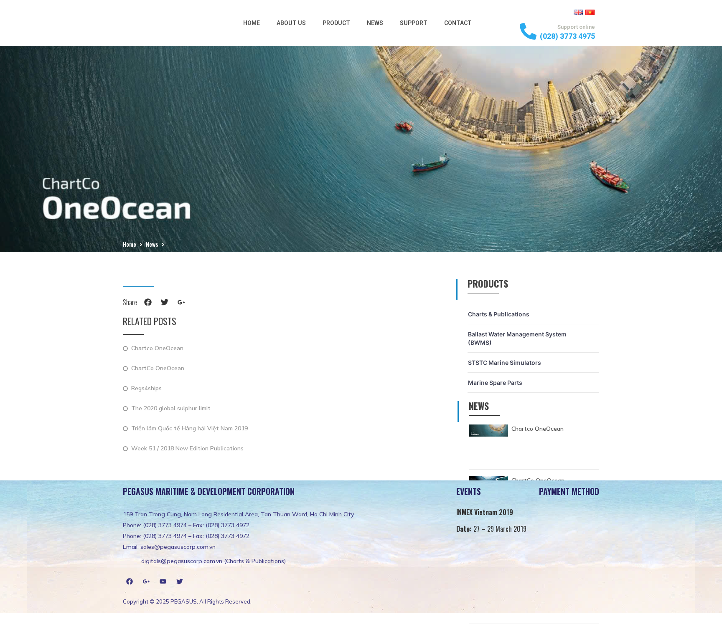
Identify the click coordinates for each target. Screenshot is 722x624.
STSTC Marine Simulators (504, 362)
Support (413, 23)
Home (251, 23)
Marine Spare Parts (495, 382)
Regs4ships (146, 388)
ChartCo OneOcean (157, 368)
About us (291, 23)
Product (336, 23)
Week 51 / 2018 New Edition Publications (187, 448)
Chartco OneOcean (157, 348)
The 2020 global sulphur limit (171, 408)
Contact (458, 23)
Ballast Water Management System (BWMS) (517, 338)
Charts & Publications (498, 314)
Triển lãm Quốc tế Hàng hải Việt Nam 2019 (189, 428)
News (375, 23)
